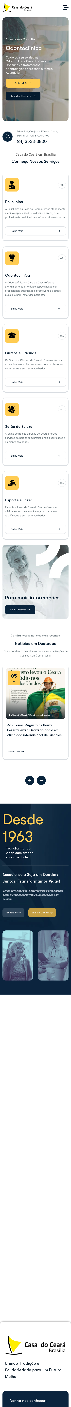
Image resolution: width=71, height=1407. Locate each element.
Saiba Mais (21, 83)
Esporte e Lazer (18, 500)
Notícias (46, 715)
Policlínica (14, 202)
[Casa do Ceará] (17, 7)
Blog (31, 715)
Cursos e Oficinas (20, 353)
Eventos (38, 715)
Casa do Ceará (19, 715)
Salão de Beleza (19, 426)
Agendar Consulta (21, 96)
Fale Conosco (18, 609)
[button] (29, 780)
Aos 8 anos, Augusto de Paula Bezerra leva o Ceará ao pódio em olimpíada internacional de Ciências (34, 730)
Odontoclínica (17, 275)
